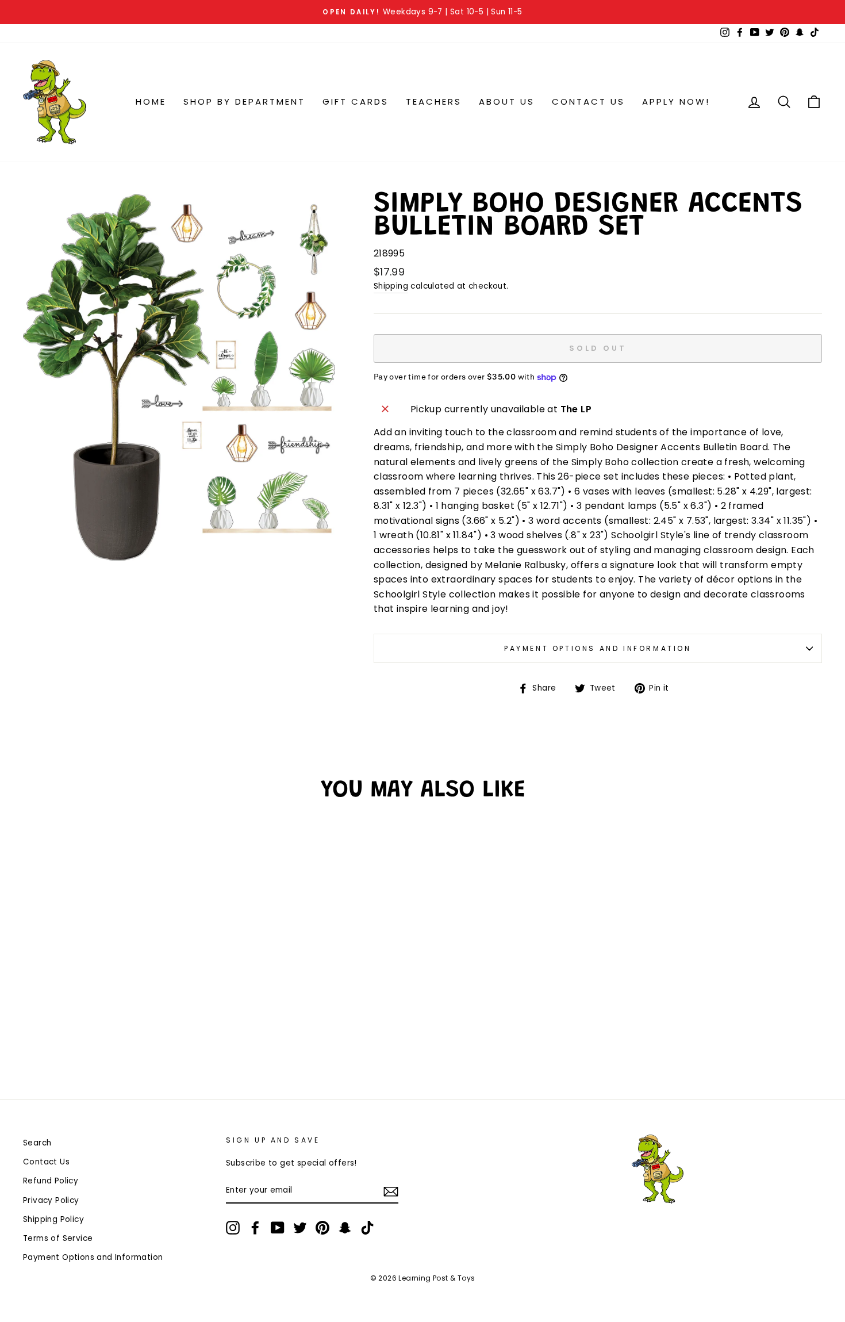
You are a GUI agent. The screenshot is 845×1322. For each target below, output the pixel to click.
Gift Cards (355, 101)
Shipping (391, 286)
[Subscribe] (390, 1190)
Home (151, 101)
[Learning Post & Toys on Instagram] (233, 1228)
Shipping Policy (53, 1219)
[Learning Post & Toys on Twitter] (300, 1228)
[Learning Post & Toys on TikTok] (367, 1228)
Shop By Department (244, 101)
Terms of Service (58, 1238)
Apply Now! (676, 101)
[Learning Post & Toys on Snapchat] (345, 1228)
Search (37, 1142)
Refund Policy (50, 1180)
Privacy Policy (51, 1200)
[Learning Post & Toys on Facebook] (255, 1228)
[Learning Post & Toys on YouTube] (278, 1228)
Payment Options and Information (598, 648)
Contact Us (588, 101)
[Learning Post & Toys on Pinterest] (322, 1228)
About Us (507, 101)
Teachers (434, 101)
